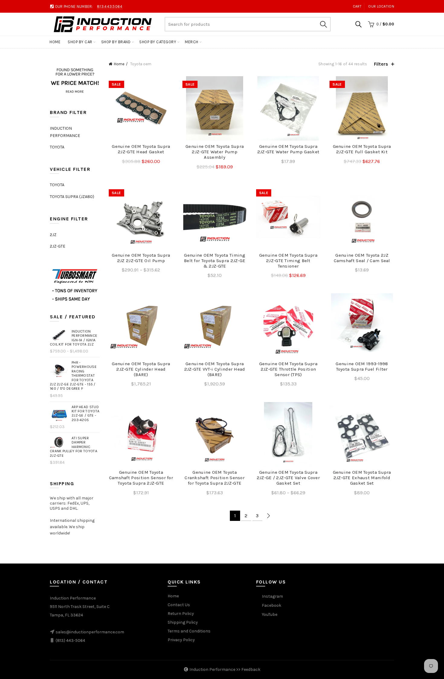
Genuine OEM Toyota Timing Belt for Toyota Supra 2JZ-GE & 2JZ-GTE (214, 260)
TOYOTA (57, 147)
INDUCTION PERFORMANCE (65, 132)
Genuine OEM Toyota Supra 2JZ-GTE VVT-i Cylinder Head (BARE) (214, 369)
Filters (381, 64)
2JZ (53, 234)
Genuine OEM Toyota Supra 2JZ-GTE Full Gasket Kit (362, 149)
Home (55, 42)
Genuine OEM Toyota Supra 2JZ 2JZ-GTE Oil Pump (141, 257)
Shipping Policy (183, 622)
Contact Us (179, 604)
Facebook (271, 605)
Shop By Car (80, 42)
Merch (191, 42)
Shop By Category (157, 42)
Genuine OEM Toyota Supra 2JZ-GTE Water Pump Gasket (288, 149)
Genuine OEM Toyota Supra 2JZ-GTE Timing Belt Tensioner (288, 260)
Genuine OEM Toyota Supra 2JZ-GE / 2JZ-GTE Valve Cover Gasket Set (288, 477)
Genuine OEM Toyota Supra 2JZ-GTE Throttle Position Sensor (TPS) (288, 369)
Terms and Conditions (189, 631)
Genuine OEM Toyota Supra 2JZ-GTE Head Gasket (141, 149)
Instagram (272, 596)
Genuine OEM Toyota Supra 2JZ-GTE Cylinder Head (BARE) (141, 369)
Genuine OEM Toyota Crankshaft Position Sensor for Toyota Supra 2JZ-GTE (215, 477)
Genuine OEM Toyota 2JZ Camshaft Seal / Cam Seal (362, 257)
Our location (381, 6)
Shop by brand (116, 42)
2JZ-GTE (57, 246)
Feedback (250, 669)
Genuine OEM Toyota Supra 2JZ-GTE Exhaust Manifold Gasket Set (362, 477)
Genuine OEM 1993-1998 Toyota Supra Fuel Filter (362, 366)
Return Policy (181, 613)
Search (323, 24)
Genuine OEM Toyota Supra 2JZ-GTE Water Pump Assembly (214, 152)
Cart (357, 6)
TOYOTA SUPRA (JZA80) (72, 196)
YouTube (269, 614)
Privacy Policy (181, 639)
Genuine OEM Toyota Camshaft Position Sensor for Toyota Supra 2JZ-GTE (141, 477)
